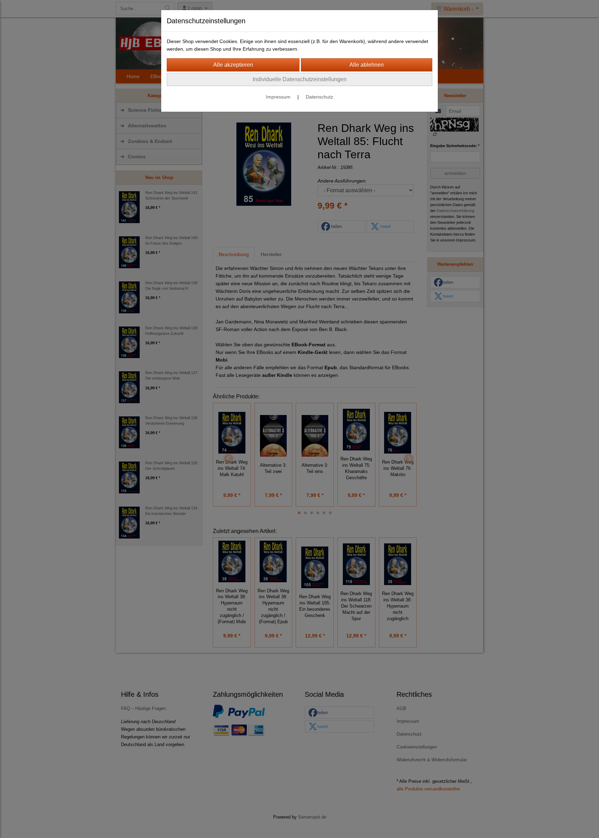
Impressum (278, 97)
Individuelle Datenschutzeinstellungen (300, 79)
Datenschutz (319, 97)
